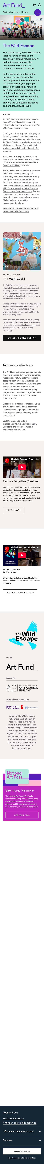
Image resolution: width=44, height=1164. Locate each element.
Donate (24, 12)
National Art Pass (11, 12)
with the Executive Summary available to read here (20, 189)
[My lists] (34, 4)
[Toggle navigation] (37, 12)
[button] (22, 338)
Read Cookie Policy (13, 1118)
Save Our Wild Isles (11, 165)
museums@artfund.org (13, 202)
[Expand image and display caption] (40, 36)
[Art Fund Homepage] (14, 5)
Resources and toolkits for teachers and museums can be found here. (20, 209)
